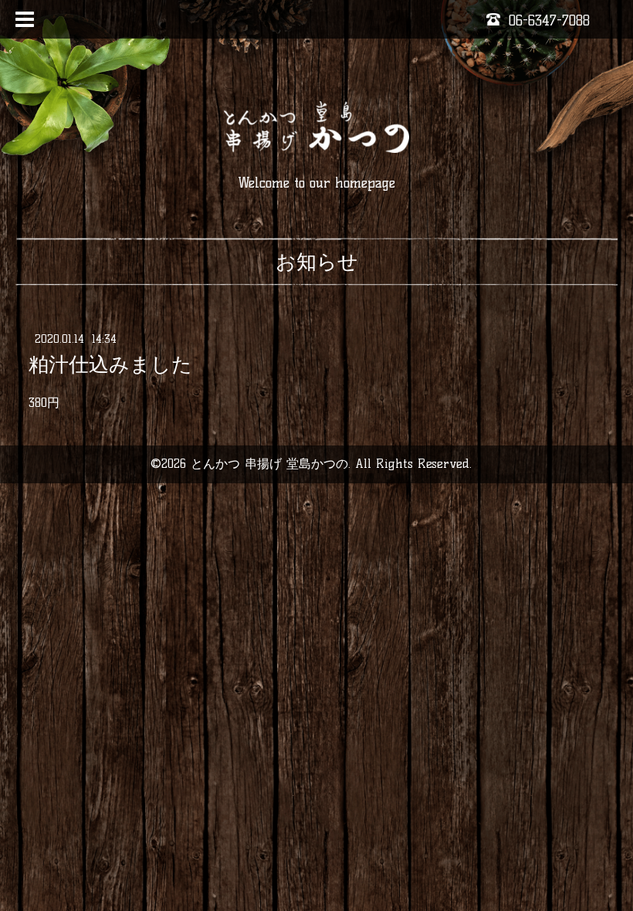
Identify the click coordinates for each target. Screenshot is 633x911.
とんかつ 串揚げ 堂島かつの (269, 463)
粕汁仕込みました (110, 364)
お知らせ (317, 261)
